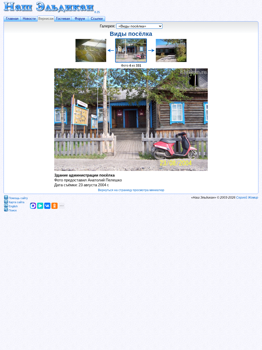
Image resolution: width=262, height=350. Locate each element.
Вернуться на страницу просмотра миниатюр (131, 190)
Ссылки (97, 18)
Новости (29, 18)
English (13, 206)
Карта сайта (16, 202)
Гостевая (63, 18)
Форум (80, 18)
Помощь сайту (18, 198)
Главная (12, 18)
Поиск (13, 210)
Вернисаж (46, 18)
